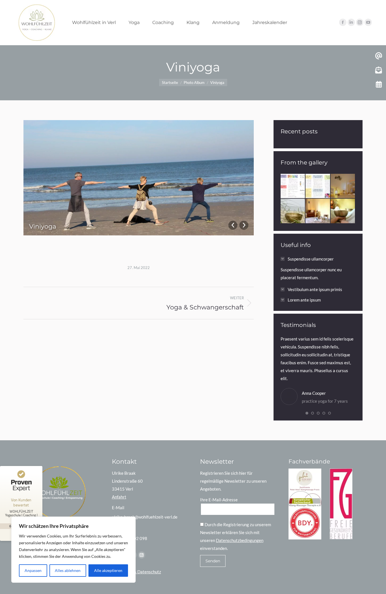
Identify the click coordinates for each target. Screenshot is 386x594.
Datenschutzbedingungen (239, 540)
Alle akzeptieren (108, 570)
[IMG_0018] (343, 211)
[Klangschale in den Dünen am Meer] (293, 211)
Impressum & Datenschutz (136, 571)
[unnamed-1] (317, 211)
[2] (317, 186)
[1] (293, 186)
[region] (73, 550)
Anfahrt (119, 496)
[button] (306, 413)
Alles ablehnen (68, 570)
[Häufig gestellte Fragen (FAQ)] (343, 186)
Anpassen (33, 570)
